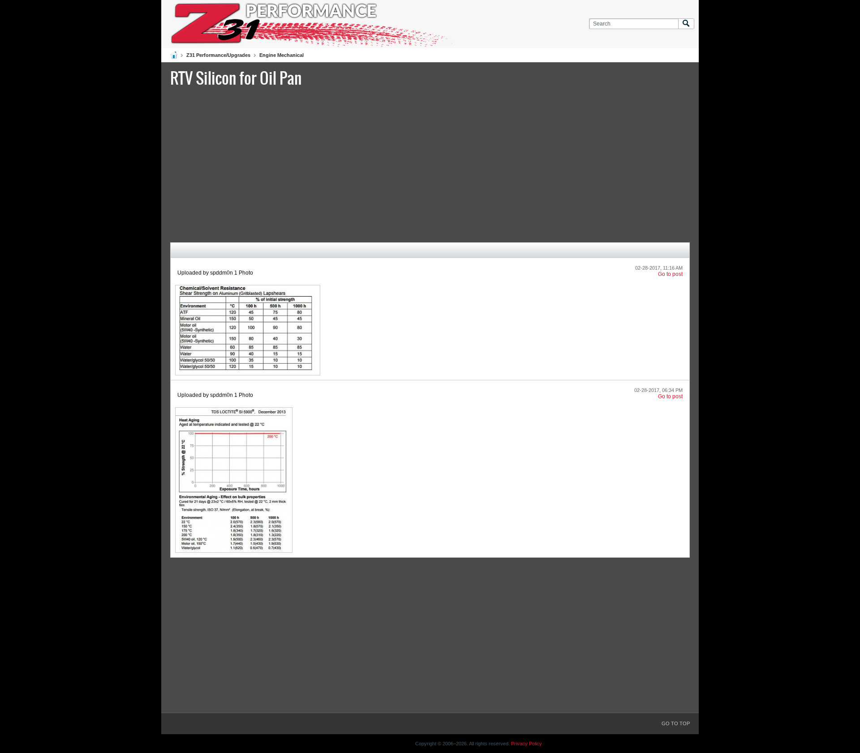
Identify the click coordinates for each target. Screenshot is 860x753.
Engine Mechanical (281, 55)
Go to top (676, 723)
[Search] (686, 24)
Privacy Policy (526, 743)
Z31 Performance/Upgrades (218, 55)
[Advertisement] (430, 163)
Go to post (670, 274)
